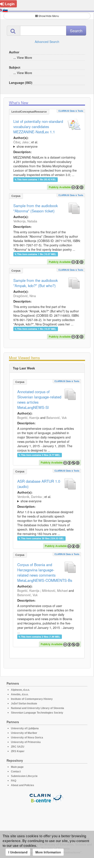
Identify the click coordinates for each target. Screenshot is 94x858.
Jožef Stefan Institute (24, 703)
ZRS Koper (17, 751)
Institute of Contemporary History (32, 699)
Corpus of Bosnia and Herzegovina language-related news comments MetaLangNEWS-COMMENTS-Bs (44, 572)
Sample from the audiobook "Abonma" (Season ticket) (35, 208)
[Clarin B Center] (47, 797)
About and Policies (22, 785)
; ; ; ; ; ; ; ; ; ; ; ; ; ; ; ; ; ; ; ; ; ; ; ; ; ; (47, 498)
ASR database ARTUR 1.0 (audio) (38, 484)
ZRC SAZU (17, 746)
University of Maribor (24, 732)
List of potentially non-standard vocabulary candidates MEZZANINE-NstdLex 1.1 (38, 126)
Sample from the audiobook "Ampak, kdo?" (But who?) (35, 283)
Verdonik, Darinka (29, 496)
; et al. (25, 144)
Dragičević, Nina (24, 296)
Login (10, 3)
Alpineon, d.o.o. (20, 689)
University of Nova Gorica (27, 737)
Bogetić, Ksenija (28, 417)
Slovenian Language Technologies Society (37, 712)
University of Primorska (26, 742)
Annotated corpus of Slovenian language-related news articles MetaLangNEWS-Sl (39, 399)
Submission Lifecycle (24, 776)
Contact (16, 771)
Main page (17, 766)
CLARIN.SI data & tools (70, 110)
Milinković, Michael (55, 590)
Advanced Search (47, 41)
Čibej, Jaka (21, 142)
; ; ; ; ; (43, 144)
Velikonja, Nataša (25, 221)
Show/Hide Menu (48, 16)
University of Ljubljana (25, 728)
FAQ (13, 780)
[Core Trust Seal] (47, 815)
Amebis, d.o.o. (19, 694)
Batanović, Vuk (56, 417)
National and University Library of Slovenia (37, 708)
